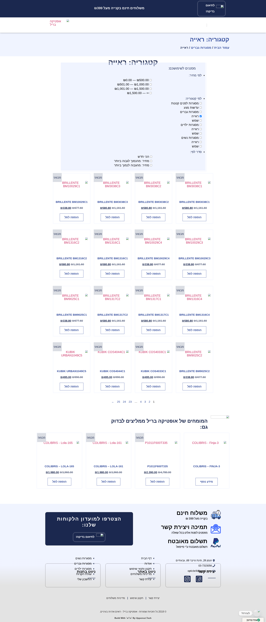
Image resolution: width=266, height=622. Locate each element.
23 (130, 401)
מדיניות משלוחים (115, 598)
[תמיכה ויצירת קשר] (216, 529)
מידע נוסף (206, 481)
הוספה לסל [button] (194, 217)
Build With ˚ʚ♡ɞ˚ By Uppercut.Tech (133, 618)
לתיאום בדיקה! (85, 536)
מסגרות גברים (201, 47)
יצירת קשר (154, 598)
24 (124, 401)
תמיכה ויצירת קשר (184, 527)
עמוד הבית (221, 47)
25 (118, 401)
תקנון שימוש (136, 598)
